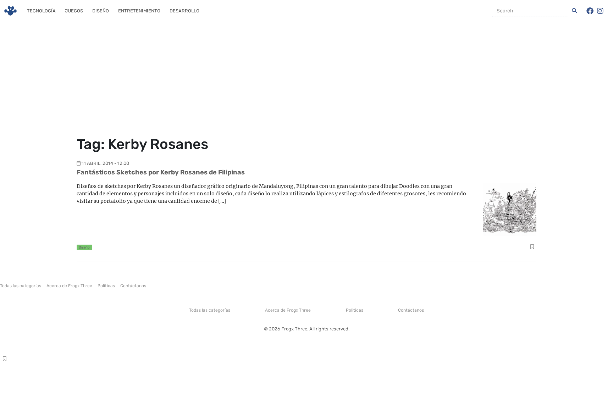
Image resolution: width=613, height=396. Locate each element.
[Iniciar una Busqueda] (574, 11)
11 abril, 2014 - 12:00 (105, 163)
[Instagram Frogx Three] (600, 11)
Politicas (106, 285)
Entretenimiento (139, 10)
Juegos (74, 10)
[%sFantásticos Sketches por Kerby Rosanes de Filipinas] (509, 208)
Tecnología (41, 10)
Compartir (532, 247)
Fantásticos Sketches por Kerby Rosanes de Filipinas (161, 172)
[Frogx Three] (10, 11)
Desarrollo (184, 10)
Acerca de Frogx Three (69, 285)
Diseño (100, 10)
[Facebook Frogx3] (589, 11)
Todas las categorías (20, 285)
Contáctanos (133, 285)
